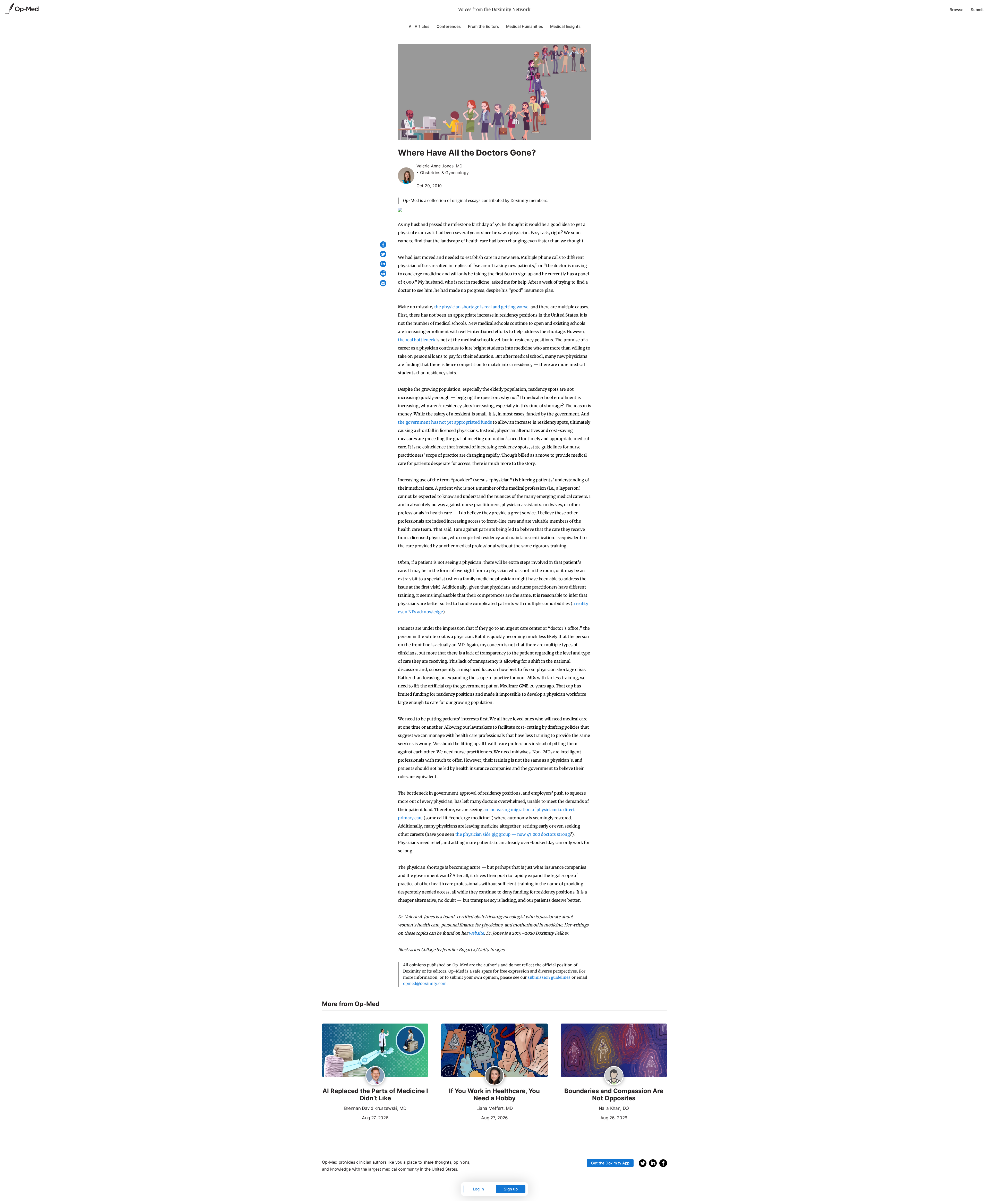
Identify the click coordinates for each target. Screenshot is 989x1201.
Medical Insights (565, 26)
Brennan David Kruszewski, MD (375, 1108)
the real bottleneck (416, 339)
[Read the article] (375, 1051)
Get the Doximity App (610, 1163)
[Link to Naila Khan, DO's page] (614, 1076)
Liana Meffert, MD (494, 1108)
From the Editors (483, 26)
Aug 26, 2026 (594, 1117)
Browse (957, 10)
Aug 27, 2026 (355, 1117)
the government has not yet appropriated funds (445, 422)
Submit (977, 10)
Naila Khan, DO (614, 1108)
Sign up (511, 1189)
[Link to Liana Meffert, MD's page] (494, 1076)
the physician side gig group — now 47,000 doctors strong (512, 834)
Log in (478, 1189)
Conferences (449, 26)
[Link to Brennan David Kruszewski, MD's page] (375, 1076)
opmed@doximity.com (425, 983)
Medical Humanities (524, 26)
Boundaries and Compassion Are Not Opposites (613, 1094)
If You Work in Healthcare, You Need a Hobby (494, 1094)
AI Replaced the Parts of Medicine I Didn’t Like (375, 1094)
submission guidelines (549, 977)
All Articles (419, 26)
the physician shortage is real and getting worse (481, 306)
